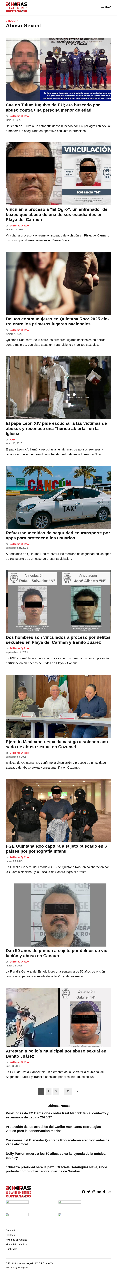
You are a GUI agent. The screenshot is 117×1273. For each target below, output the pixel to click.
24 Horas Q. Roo (19, 116)
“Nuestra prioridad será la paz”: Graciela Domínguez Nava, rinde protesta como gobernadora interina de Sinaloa (56, 1169)
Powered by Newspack (17, 1267)
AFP (12, 439)
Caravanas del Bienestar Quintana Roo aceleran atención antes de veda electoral (57, 1142)
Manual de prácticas (17, 1244)
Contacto (11, 1235)
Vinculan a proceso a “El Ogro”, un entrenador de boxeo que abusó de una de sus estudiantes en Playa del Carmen (56, 214)
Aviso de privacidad (16, 1240)
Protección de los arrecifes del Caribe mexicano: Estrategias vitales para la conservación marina (53, 1129)
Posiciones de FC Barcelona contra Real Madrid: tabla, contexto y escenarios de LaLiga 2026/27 (57, 1115)
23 (68, 1091)
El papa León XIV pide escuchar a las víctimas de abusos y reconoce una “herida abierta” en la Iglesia (56, 428)
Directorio (11, 1230)
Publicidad (11, 1249)
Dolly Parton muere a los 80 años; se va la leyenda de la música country (55, 1156)
